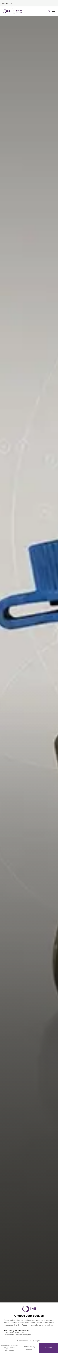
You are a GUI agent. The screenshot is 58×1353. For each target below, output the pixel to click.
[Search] (49, 11)
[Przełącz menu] (53, 11)
